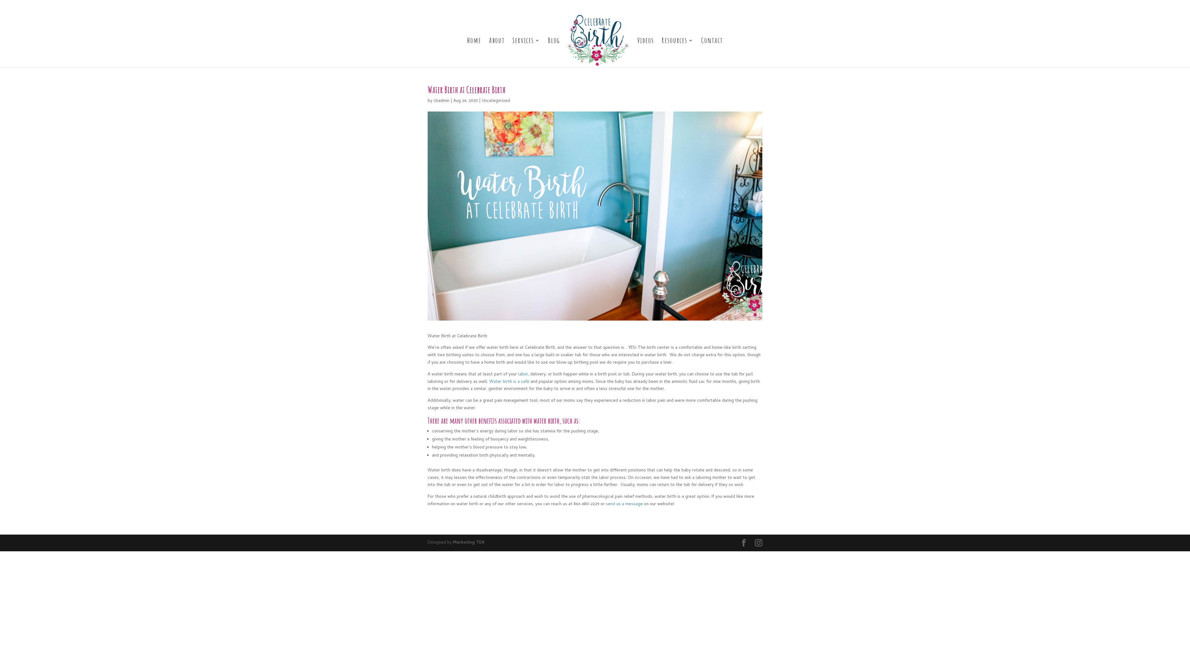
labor (523, 374)
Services (523, 41)
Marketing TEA (468, 542)
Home (474, 41)
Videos (645, 41)
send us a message (624, 504)
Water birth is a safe (509, 382)
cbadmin (441, 101)
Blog (554, 41)
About (497, 41)
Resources (674, 41)
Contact (712, 41)
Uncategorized (496, 101)
